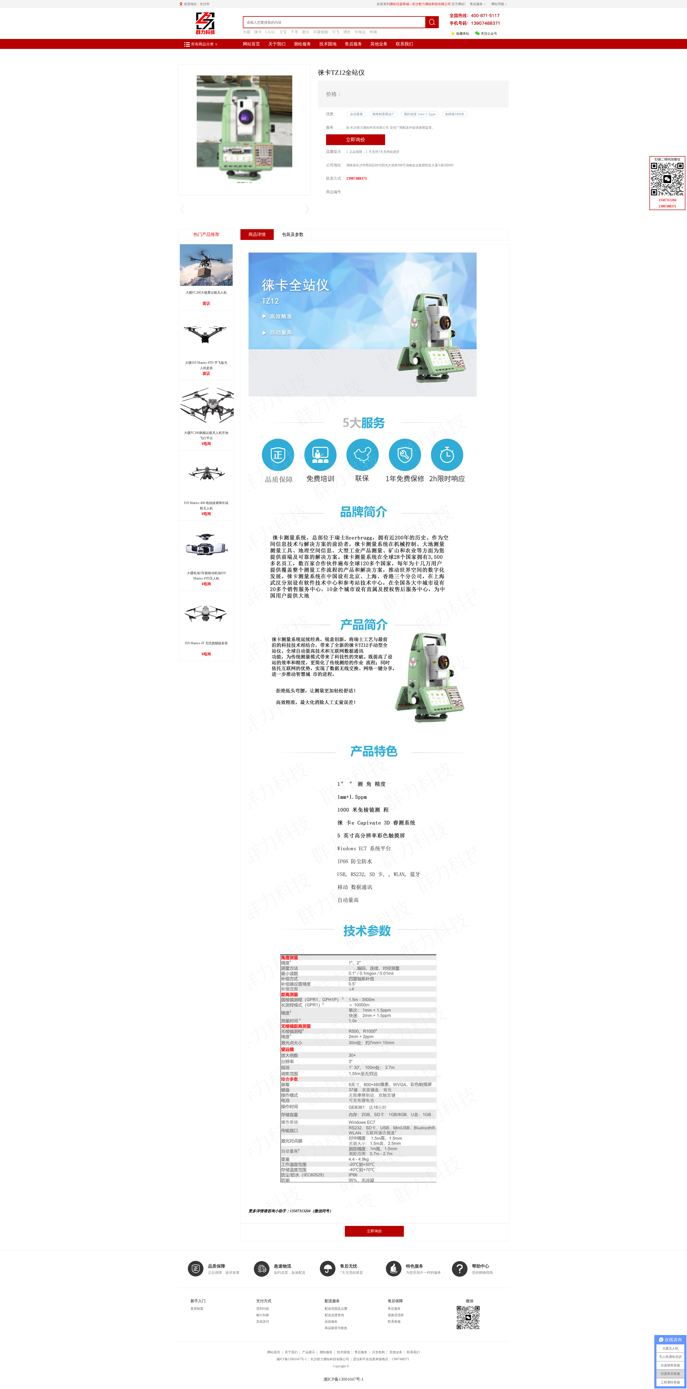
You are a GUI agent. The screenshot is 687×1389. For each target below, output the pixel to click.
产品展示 (308, 1352)
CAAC (270, 32)
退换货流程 (396, 1315)
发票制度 (197, 1309)
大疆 (246, 32)
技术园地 (328, 44)
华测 (373, 32)
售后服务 (353, 44)
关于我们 (277, 44)
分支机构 (378, 1352)
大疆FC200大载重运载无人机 (206, 292)
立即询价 (355, 139)
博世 (347, 32)
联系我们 (404, 44)
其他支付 (262, 1321)
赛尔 (305, 32)
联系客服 (394, 1321)
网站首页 (251, 44)
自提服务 (331, 1321)
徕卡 (258, 32)
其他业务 (379, 44)
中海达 (360, 32)
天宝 (283, 32)
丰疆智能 (320, 32)
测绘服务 (302, 44)
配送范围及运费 (336, 1309)
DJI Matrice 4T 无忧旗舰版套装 (206, 643)
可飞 (335, 32)
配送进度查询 (334, 1315)
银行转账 (262, 1315)
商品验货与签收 (336, 1328)
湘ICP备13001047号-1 (291, 1359)
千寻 (294, 32)
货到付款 (262, 1309)
